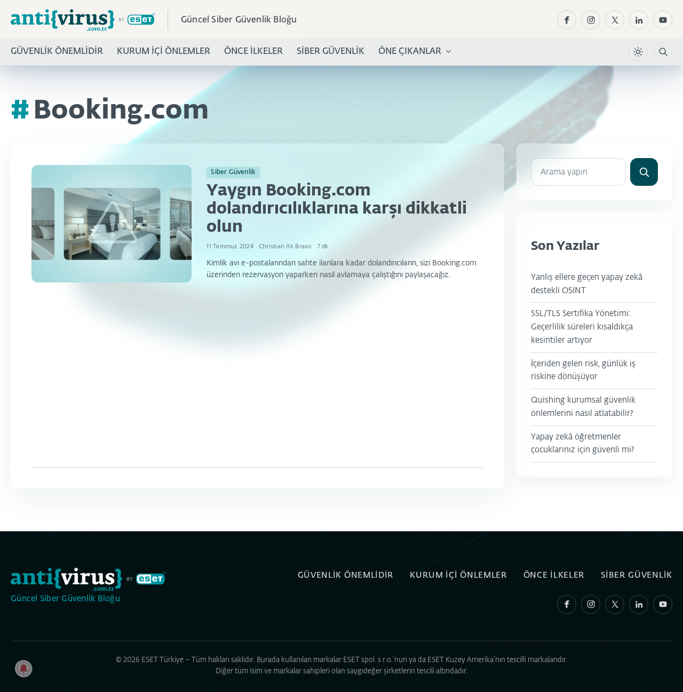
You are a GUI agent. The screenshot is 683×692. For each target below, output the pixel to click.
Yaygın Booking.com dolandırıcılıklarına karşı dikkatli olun (337, 209)
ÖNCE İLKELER (253, 52)
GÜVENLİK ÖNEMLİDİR (57, 52)
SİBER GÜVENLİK (330, 52)
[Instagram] (590, 19)
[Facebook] (566, 19)
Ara (644, 172)
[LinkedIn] (638, 19)
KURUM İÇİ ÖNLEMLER (163, 52)
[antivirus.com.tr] (83, 20)
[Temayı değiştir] (638, 51)
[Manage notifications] (23, 668)
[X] (614, 19)
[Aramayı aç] (662, 51)
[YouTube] (662, 19)
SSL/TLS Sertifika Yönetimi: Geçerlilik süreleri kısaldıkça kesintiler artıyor (582, 327)
